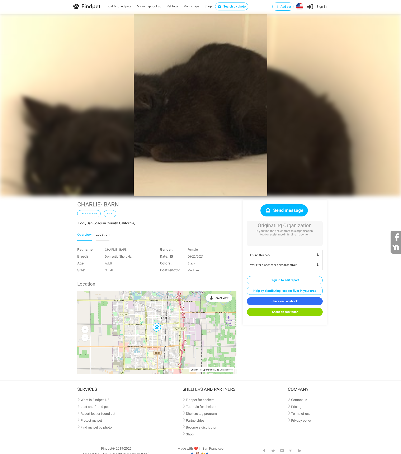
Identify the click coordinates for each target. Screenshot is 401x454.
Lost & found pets (119, 6)
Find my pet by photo (96, 427)
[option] (200, 105)
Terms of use (300, 414)
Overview (84, 234)
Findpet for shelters (200, 400)
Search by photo (234, 6)
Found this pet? (260, 255)
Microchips (191, 6)
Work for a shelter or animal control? (273, 265)
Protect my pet (91, 420)
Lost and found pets (95, 407)
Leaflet (194, 369)
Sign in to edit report (285, 280)
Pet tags (172, 6)
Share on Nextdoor (285, 312)
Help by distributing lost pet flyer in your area (284, 291)
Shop (208, 6)
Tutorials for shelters (201, 407)
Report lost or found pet (98, 414)
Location (102, 234)
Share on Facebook (285, 301)
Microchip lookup (149, 6)
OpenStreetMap (211, 369)
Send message (287, 210)
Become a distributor (201, 427)
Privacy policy (301, 420)
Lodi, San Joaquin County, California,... (107, 223)
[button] (154, 323)
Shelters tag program (201, 414)
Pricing (296, 407)
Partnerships (195, 420)
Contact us (299, 400)
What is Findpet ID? (95, 400)
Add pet (285, 7)
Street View (221, 298)
